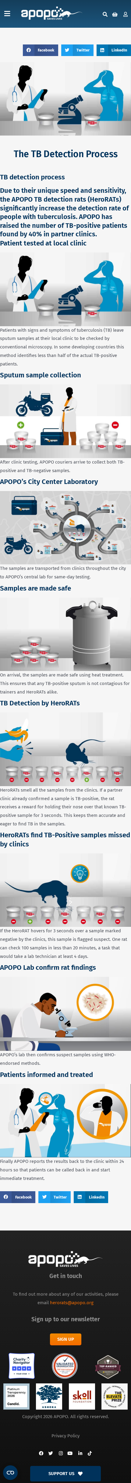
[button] (7, 14)
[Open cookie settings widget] (10, 1472)
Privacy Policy (65, 1436)
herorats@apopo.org (72, 1302)
